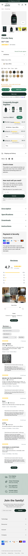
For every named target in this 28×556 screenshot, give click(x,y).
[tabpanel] (14, 399)
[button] (6, 291)
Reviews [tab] (7, 326)
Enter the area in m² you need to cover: (12, 189)
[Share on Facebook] (9, 158)
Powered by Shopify (17, 550)
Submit (20, 510)
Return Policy (3, 553)
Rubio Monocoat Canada (8, 550)
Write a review (14, 320)
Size (2, 51)
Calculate (14, 196)
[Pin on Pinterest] (12, 158)
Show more (14, 467)
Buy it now (14, 94)
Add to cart (18, 89)
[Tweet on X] (6, 158)
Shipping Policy (10, 553)
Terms (22, 553)
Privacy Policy (17, 553)
